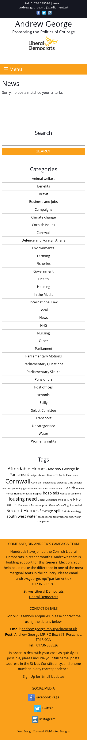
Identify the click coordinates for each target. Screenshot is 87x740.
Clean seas (71, 475)
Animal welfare (43, 178)
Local (43, 310)
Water (43, 433)
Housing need (22, 499)
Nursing (43, 333)
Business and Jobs (43, 201)
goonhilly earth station (35, 488)
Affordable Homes (27, 468)
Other (43, 340)
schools (43, 394)
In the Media (43, 294)
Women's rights (43, 441)
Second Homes (23, 510)
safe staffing (62, 505)
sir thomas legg (72, 511)
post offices (48, 505)
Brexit (43, 194)
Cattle (62, 475)
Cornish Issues (43, 225)
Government (43, 271)
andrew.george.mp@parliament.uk (44, 7)
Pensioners (44, 379)
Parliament (43, 348)
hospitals (51, 493)
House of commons (70, 493)
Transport (44, 418)
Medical (62, 499)
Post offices (43, 387)
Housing (43, 286)
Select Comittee (43, 410)
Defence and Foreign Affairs (44, 240)
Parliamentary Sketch (44, 371)
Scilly (44, 402)
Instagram (47, 719)
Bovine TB (52, 475)
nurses (11, 504)
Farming (43, 256)
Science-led (75, 505)
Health (43, 279)
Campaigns (43, 209)
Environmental (43, 248)
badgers (34, 475)
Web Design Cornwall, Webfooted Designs (44, 731)
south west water (22, 516)
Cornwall (43, 232)
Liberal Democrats (47, 499)
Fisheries (44, 263)
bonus (42, 475)
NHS (43, 325)
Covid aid (36, 482)
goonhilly (17, 488)
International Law (43, 302)
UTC (71, 516)
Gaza (70, 482)
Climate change (43, 217)
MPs (69, 499)
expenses (62, 482)
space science (45, 516)
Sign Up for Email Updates (43, 676)
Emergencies (49, 482)
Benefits (43, 186)
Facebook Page (47, 697)
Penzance (36, 505)
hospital (37, 493)
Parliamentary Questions (43, 364)
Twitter (47, 708)
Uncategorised (43, 426)
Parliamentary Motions (43, 356)
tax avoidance (60, 516)
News (43, 317)
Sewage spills (51, 510)
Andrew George (43, 23)
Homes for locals (23, 493)
